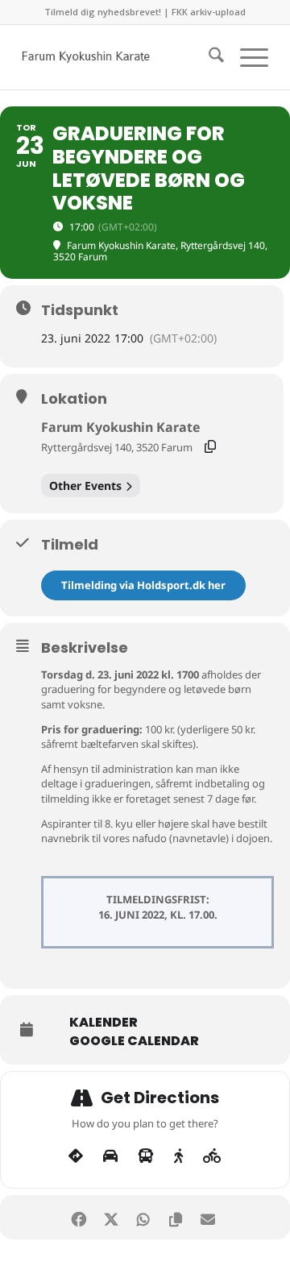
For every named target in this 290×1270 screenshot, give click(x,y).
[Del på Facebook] (78, 1217)
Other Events (85, 485)
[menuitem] (208, 57)
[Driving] (110, 1156)
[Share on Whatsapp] (143, 1217)
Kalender (103, 1022)
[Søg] (208, 57)
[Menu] (246, 57)
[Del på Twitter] (111, 1217)
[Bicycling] (212, 1156)
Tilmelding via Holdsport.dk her (143, 585)
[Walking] (178, 1156)
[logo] (120, 57)
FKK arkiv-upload (209, 12)
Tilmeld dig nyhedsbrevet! (102, 12)
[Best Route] (75, 1156)
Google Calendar (134, 1041)
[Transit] (146, 1156)
